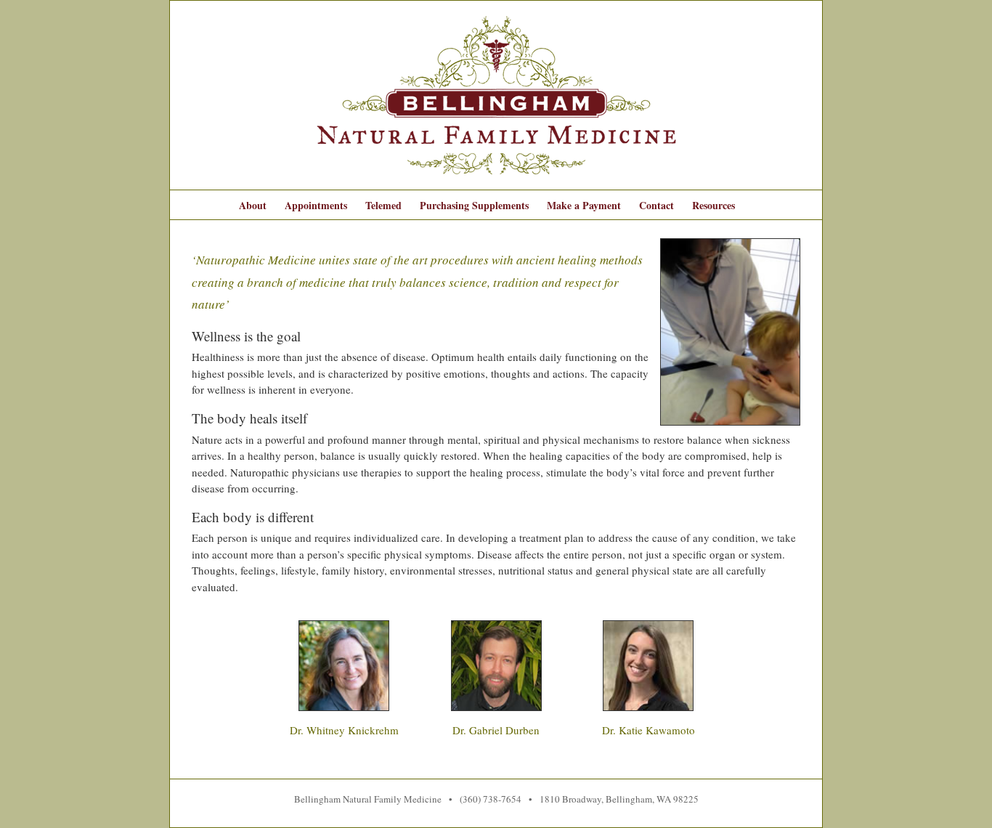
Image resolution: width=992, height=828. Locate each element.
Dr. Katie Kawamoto (648, 730)
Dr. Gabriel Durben (496, 730)
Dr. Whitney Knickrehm (344, 730)
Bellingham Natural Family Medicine (368, 798)
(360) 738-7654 (490, 798)
